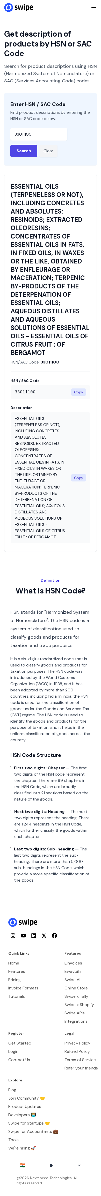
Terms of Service (80, 1059)
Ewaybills (73, 971)
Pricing (14, 979)
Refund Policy (77, 1051)
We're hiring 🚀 (22, 1148)
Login (13, 1051)
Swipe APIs (74, 1013)
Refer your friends (81, 1068)
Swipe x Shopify (79, 1004)
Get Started (19, 1043)
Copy (78, 392)
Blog (12, 1090)
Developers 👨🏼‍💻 (22, 1115)
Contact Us (19, 1059)
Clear (48, 151)
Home (13, 963)
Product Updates (24, 1106)
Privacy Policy (77, 1043)
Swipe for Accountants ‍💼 (33, 1131)
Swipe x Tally (76, 996)
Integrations (76, 1021)
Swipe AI (72, 979)
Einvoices (73, 963)
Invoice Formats (23, 988)
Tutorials (16, 996)
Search (24, 151)
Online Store (76, 988)
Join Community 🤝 (26, 1098)
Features (16, 971)
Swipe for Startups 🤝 (29, 1123)
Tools (13, 1139)
